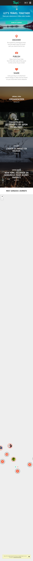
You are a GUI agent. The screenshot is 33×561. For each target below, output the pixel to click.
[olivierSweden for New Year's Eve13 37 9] (10, 446)
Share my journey (16, 22)
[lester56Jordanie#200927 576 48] (14, 459)
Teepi (16, 3)
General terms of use (17, 557)
